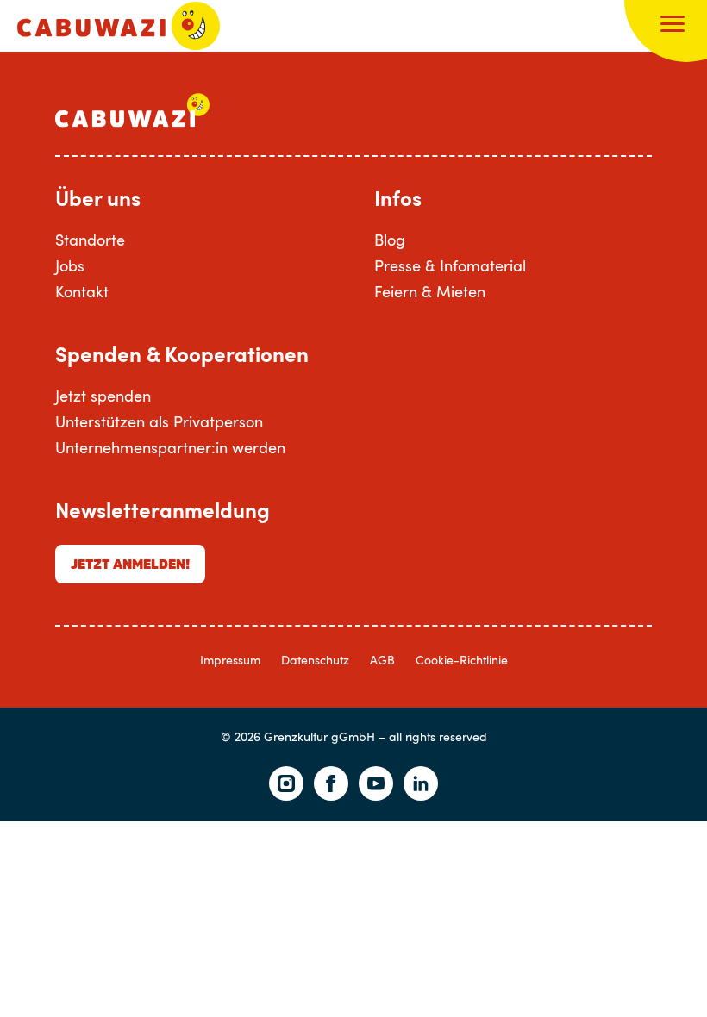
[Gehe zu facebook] (331, 783)
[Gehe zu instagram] (286, 783)
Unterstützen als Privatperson (159, 421)
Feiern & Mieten (429, 291)
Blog (389, 239)
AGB (382, 660)
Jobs (69, 265)
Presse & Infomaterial (450, 265)
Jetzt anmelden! (130, 564)
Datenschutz (315, 660)
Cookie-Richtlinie (462, 660)
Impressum (230, 660)
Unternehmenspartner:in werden (170, 447)
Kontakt (82, 291)
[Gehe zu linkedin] (421, 783)
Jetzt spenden (103, 395)
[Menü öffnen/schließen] (672, 26)
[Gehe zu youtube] (376, 783)
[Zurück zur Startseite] (118, 26)
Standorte (90, 239)
